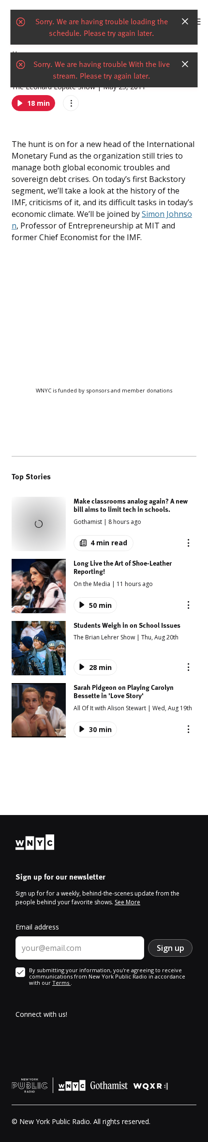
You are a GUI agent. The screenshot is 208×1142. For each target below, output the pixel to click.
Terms (61, 982)
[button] (104, 524)
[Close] (185, 21)
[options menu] (71, 103)
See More (127, 902)
